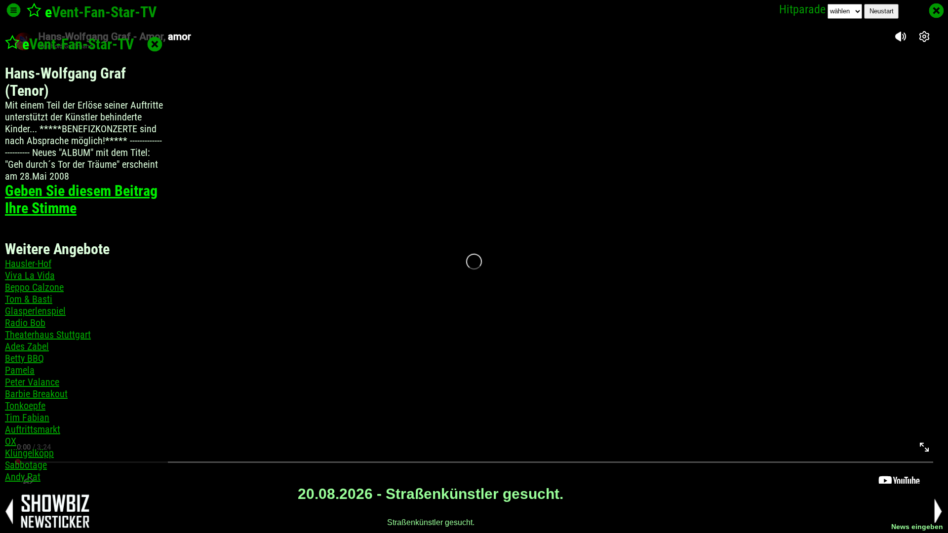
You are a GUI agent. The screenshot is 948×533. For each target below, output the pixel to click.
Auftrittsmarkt (32, 429)
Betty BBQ (24, 358)
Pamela (20, 370)
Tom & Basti (28, 299)
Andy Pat (22, 477)
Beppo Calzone (34, 287)
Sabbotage (26, 465)
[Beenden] (936, 10)
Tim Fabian (27, 417)
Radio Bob (25, 323)
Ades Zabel (27, 346)
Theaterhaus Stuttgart (48, 335)
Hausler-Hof (28, 263)
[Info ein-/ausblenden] (13, 10)
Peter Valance (32, 382)
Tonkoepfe (25, 406)
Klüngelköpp (29, 453)
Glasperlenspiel (35, 311)
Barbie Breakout (36, 394)
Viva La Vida (30, 275)
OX (10, 441)
